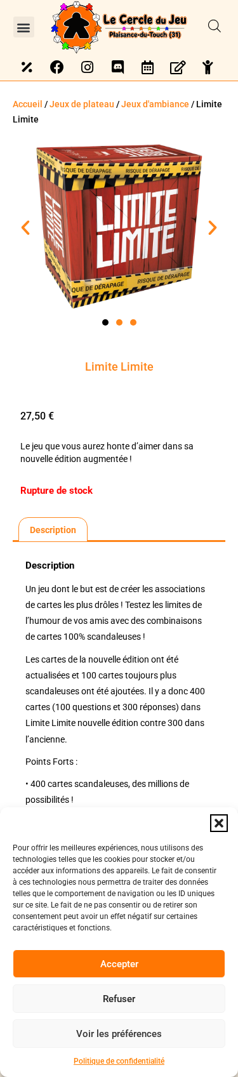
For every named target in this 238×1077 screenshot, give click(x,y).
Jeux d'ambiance (155, 104)
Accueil (28, 104)
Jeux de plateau (82, 104)
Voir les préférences (119, 1034)
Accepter (119, 964)
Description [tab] (53, 530)
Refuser (119, 999)
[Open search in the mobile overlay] (214, 27)
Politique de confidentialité (119, 1061)
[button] (219, 823)
